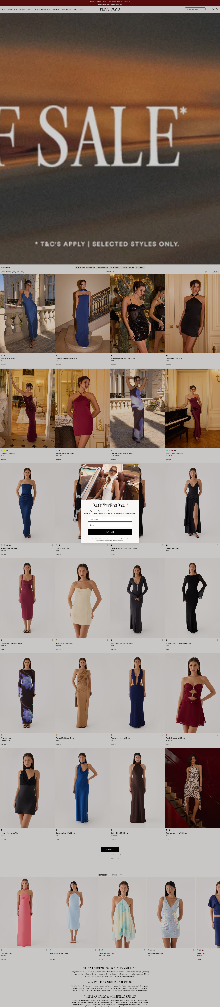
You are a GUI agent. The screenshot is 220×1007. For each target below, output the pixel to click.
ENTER (110, 532)
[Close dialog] (136, 466)
